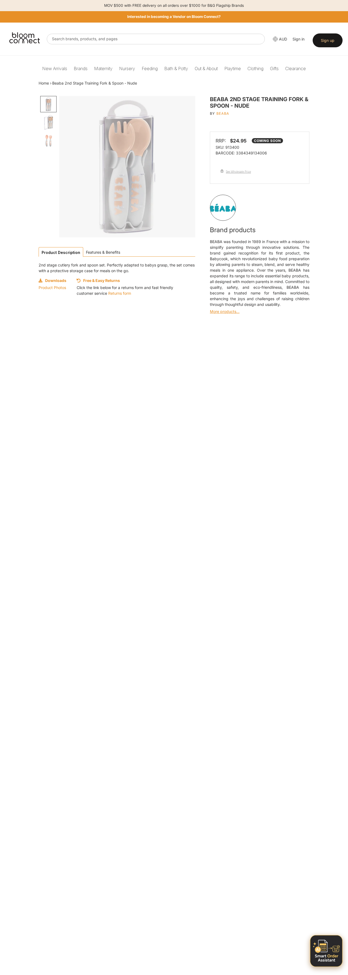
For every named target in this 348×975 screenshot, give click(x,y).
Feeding (150, 68)
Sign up (327, 40)
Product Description (61, 252)
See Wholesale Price (238, 171)
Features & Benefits (103, 252)
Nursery (127, 68)
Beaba (222, 113)
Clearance (295, 68)
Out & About (206, 68)
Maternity (103, 68)
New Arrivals (54, 68)
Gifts (274, 68)
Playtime (232, 68)
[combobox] (156, 39)
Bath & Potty (176, 68)
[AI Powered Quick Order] (326, 951)
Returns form (119, 293)
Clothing (255, 68)
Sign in (298, 39)
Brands (81, 68)
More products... (225, 311)
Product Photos (52, 287)
